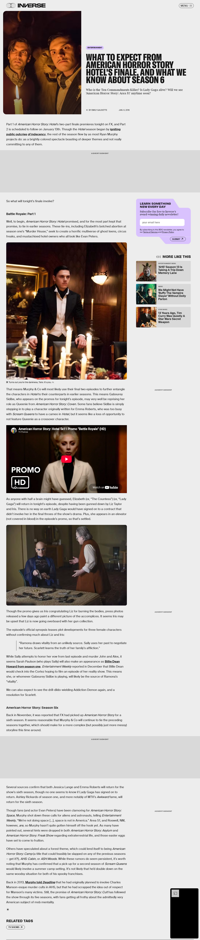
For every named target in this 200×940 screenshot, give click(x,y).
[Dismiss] (195, 891)
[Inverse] (31, 5)
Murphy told (40, 882)
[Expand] (173, 891)
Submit (176, 239)
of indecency (37, 134)
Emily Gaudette (99, 110)
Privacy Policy (168, 232)
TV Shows (13, 927)
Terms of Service (150, 232)
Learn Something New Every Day (155, 204)
